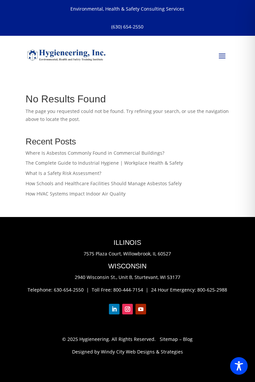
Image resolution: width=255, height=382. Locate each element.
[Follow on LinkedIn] (114, 309)
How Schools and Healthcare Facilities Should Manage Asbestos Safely (104, 183)
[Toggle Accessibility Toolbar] (238, 365)
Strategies (172, 352)
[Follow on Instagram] (127, 309)
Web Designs (140, 352)
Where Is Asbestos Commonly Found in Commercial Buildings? (95, 153)
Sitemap (169, 339)
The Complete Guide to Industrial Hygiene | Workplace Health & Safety (104, 163)
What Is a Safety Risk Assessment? (63, 173)
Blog (188, 339)
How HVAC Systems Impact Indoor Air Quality (76, 194)
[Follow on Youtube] (140, 309)
